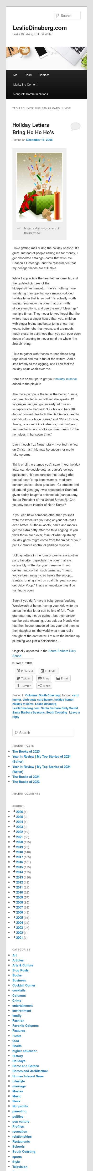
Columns (31, 695)
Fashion (18, 1020)
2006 (19, 912)
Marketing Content (25, 84)
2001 (19, 937)
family (16, 1015)
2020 (19, 842)
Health (17, 1045)
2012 (19, 882)
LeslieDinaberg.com (39, 27)
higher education (24, 1050)
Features (18, 1030)
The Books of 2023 (26, 781)
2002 (19, 932)
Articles (18, 960)
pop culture (20, 1121)
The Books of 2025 (26, 751)
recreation (19, 1131)
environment (21, 1010)
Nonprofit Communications (30, 94)
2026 (19, 811)
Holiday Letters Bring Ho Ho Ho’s (33, 128)
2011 (19, 887)
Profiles (18, 1126)
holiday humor (64, 699)
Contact (44, 75)
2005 (19, 917)
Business (19, 980)
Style (16, 1161)
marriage (19, 1086)
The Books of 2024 (26, 776)
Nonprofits (20, 1106)
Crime (16, 1000)
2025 (19, 816)
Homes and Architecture (30, 1070)
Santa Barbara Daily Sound (59, 708)
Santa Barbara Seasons (28, 712)
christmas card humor (38, 699)
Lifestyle (18, 1081)
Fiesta (16, 1035)
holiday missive (66, 378)
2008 (19, 902)
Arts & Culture (22, 965)
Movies (17, 1091)
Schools (18, 1146)
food (15, 1040)
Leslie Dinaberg (45, 704)
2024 (19, 821)
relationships (22, 1136)
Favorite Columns (25, 1025)
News (16, 1101)
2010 (19, 892)
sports (17, 1156)
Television (19, 1166)
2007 (19, 907)
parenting (19, 1111)
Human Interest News (28, 1076)
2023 (19, 826)
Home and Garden (25, 1065)
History (17, 1055)
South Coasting (49, 695)
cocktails (19, 990)
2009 (19, 897)
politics (17, 1116)
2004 (19, 922)
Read (28, 75)
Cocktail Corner (23, 985)
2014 (19, 872)
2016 (19, 862)
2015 (19, 867)
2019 (19, 847)
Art (14, 955)
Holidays (18, 1060)
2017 (19, 857)
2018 (19, 852)
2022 (19, 831)
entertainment (22, 1005)
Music (16, 1096)
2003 (19, 927)
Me (15, 75)
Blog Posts (20, 970)
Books (17, 975)
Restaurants (21, 1141)
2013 (19, 877)
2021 (19, 837)
